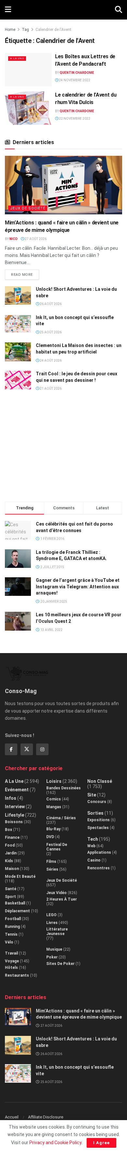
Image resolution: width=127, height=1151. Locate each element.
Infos (10, 798)
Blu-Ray (53, 829)
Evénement (17, 789)
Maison (12, 868)
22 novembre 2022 (74, 118)
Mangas (53, 807)
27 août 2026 (35, 239)
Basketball (15, 903)
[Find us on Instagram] (42, 749)
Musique (54, 949)
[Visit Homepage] (63, 9)
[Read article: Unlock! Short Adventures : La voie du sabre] (18, 295)
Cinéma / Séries (61, 818)
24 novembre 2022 (74, 80)
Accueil (12, 1117)
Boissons (14, 822)
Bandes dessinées (63, 788)
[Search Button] (118, 10)
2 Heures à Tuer (61, 899)
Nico (13, 239)
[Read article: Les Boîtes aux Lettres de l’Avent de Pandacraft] (28, 70)
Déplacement (17, 911)
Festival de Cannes (56, 846)
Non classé (99, 781)
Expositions (98, 820)
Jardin (11, 853)
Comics (53, 799)
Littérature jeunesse (57, 931)
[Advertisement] (63, 449)
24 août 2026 (50, 360)
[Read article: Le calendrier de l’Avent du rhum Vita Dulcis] (28, 108)
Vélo (9, 942)
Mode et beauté (20, 876)
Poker (52, 957)
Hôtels (11, 967)
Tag (25, 29)
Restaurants (17, 975)
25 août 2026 (50, 332)
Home (10, 29)
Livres (52, 922)
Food (10, 845)
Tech (92, 839)
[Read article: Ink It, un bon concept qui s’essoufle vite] (18, 324)
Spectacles (98, 827)
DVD (50, 837)
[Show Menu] (8, 10)
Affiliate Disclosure (45, 1117)
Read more (25, 273)
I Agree (101, 1142)
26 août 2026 (50, 304)
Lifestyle (14, 815)
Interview (15, 806)
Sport (10, 896)
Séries (52, 869)
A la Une (17, 58)
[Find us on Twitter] (27, 749)
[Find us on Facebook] (11, 749)
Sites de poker (60, 963)
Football (13, 919)
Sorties (95, 813)
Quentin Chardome (77, 72)
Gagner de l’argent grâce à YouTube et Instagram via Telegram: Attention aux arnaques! (78, 587)
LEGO (51, 915)
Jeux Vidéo (56, 892)
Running (12, 926)
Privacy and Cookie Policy (55, 1142)
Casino (94, 860)
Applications (99, 852)
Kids (9, 861)
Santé (10, 889)
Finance (12, 837)
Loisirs (54, 781)
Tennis (11, 934)
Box (8, 829)
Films (51, 861)
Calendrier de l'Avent (53, 29)
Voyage (12, 961)
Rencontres (98, 868)
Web (91, 846)
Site (91, 794)
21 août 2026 (50, 388)
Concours (96, 801)
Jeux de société (27, 208)
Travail (11, 953)
